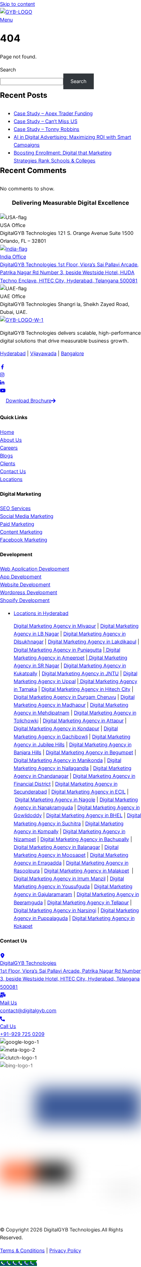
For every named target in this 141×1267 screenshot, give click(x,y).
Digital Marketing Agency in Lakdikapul (92, 641)
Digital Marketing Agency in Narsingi (55, 910)
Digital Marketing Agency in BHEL (84, 815)
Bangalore (72, 353)
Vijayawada (43, 353)
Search (8, 69)
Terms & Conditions (22, 1250)
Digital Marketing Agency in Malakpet (86, 870)
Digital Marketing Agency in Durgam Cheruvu (65, 697)
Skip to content (17, 4)
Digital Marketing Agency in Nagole (55, 799)
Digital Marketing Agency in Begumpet (89, 752)
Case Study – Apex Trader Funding (53, 113)
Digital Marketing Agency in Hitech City (85, 689)
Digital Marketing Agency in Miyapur (55, 626)
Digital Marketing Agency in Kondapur (56, 728)
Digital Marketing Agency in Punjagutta (58, 650)
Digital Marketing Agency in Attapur (83, 720)
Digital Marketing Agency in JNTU (80, 673)
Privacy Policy (65, 1250)
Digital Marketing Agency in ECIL (88, 792)
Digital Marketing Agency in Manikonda (58, 760)
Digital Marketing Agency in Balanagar (57, 847)
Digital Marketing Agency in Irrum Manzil (59, 878)
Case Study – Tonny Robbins (46, 129)
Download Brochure (28, 400)
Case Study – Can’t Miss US (45, 121)
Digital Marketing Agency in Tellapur (88, 902)
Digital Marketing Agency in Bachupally (84, 839)
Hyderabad (13, 353)
